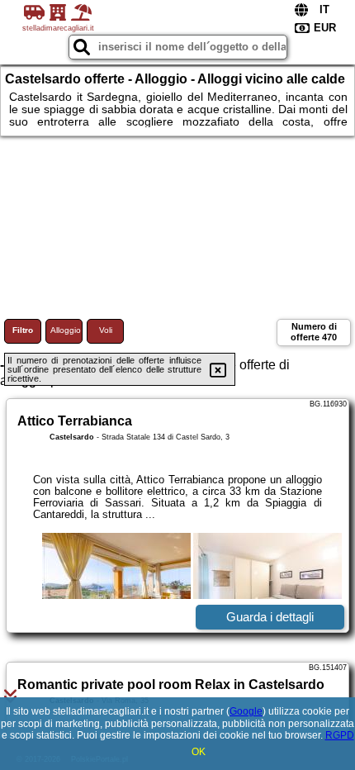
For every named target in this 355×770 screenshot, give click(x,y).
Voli (105, 330)
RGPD (339, 735)
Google (246, 711)
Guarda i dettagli (270, 617)
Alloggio (65, 330)
